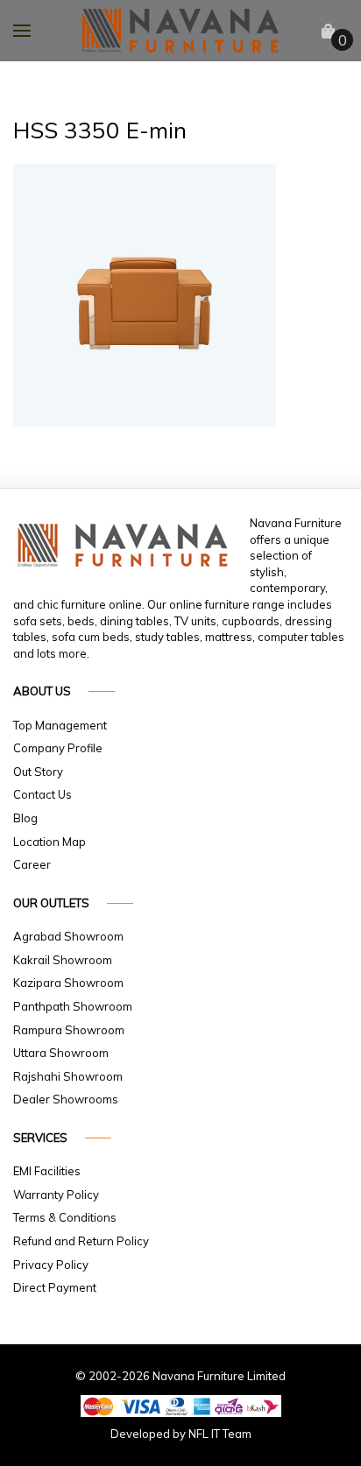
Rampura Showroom (68, 1030)
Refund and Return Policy (81, 1241)
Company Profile (58, 748)
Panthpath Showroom (72, 1006)
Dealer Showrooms (65, 1099)
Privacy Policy (50, 1265)
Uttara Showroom (61, 1053)
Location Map (49, 842)
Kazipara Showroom (68, 983)
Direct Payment (54, 1287)
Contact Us (42, 794)
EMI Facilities (47, 1171)
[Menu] (22, 30)
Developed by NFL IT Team (180, 1434)
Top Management (60, 725)
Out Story (38, 772)
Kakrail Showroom (62, 960)
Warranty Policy (56, 1195)
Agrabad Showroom (68, 936)
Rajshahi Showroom (68, 1076)
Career (32, 864)
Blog (25, 818)
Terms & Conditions (65, 1217)
